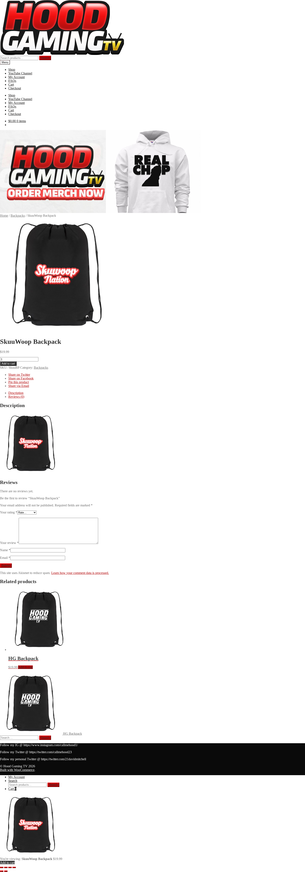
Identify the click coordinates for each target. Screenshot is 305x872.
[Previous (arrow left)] (1, 871)
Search (45, 58)
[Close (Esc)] (14, 867)
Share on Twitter (19, 374)
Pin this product (18, 382)
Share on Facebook (21, 378)
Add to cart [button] (25, 667)
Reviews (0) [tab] (16, 396)
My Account (16, 77)
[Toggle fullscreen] (5, 867)
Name (5, 550)
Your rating (8, 512)
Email (5, 557)
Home (4, 215)
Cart (11, 84)
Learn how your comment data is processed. (80, 573)
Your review (9, 543)
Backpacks (18, 215)
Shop (11, 69)
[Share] (10, 867)
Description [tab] (15, 393)
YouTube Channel (20, 73)
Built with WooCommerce (17, 770)
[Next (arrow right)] (5, 871)
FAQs (12, 81)
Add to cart (8, 363)
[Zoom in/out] (1, 867)
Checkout (14, 88)
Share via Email (18, 386)
